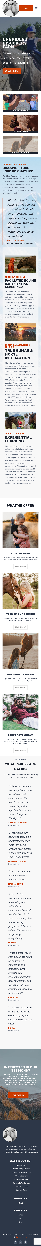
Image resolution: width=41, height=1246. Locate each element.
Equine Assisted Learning (16, 377)
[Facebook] (15, 1242)
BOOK (26, 8)
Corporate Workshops (21, 1183)
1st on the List (21, 1237)
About (20, 1203)
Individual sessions (21, 1179)
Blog (20, 1222)
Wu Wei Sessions (21, 1176)
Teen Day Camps (21, 1186)
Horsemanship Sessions (21, 1169)
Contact (20, 1215)
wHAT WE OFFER (20, 506)
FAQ (20, 1218)
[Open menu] (36, 8)
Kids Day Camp (21, 1190)
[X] (20, 1242)
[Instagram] (25, 1242)
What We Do (20, 1165)
